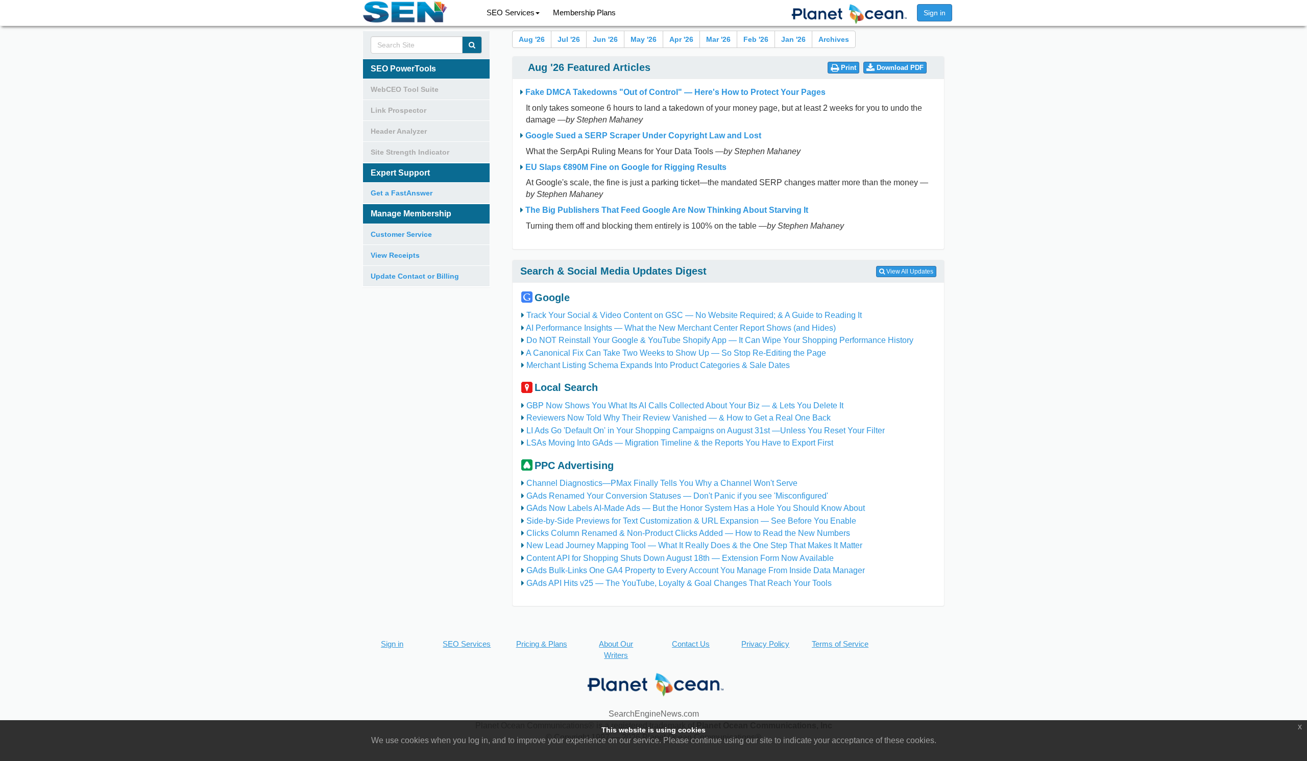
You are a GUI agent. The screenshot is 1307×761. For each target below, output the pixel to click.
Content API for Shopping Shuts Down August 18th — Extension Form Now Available (680, 558)
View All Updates (909, 271)
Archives (833, 39)
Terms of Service (840, 644)
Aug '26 (532, 39)
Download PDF (899, 67)
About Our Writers (616, 649)
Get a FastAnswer (401, 193)
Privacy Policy (765, 644)
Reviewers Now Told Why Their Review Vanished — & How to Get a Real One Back (678, 417)
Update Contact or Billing (415, 276)
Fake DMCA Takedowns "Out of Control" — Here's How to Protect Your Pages (675, 92)
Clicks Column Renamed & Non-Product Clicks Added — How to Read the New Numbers (688, 533)
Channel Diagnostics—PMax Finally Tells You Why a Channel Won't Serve (661, 483)
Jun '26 (605, 39)
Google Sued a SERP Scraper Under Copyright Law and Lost (643, 135)
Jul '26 (569, 39)
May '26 (644, 39)
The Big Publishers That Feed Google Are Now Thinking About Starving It (666, 210)
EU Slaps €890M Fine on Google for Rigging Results (626, 167)
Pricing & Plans (541, 644)
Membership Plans (584, 12)
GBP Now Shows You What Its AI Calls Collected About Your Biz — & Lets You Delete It (684, 405)
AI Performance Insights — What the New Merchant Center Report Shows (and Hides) (681, 328)
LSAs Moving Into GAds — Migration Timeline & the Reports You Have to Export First (679, 442)
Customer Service (401, 234)
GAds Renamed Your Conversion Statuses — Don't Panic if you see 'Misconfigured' (677, 496)
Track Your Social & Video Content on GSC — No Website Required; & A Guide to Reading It (694, 315)
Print (847, 67)
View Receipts (395, 255)
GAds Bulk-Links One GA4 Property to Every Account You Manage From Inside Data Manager (695, 570)
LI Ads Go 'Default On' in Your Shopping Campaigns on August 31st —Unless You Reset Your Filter (705, 430)
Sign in (935, 13)
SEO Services (511, 12)
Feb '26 (755, 39)
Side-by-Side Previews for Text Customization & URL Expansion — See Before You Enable (691, 521)
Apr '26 (681, 39)
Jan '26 (793, 39)
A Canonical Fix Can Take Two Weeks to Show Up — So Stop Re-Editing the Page (676, 353)
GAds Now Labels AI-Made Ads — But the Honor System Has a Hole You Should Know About (695, 508)
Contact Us (691, 644)
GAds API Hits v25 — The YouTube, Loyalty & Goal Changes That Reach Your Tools (679, 583)
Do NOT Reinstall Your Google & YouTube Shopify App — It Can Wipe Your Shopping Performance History (719, 340)
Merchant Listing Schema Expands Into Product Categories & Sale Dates (658, 365)
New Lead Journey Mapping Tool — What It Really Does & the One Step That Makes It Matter (694, 545)
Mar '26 (718, 39)
